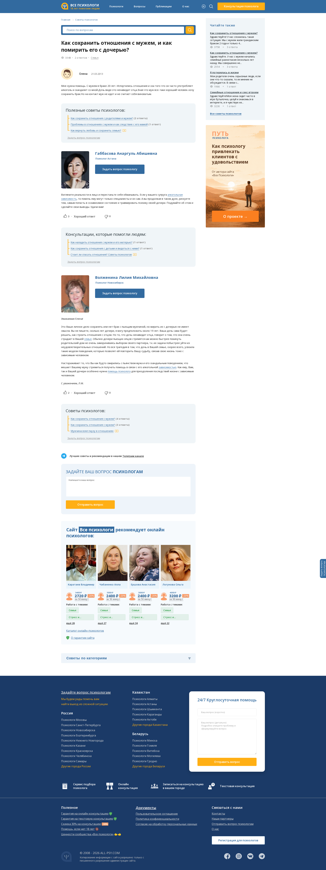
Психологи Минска (144, 740)
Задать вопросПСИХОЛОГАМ (323, 568)
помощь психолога (119, 371)
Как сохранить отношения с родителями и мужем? (102, 118)
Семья (94, 57)
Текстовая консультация (237, 786)
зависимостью (167, 367)
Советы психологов (86, 19)
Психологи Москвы (74, 720)
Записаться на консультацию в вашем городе (183, 786)
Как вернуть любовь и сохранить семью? (96, 130)
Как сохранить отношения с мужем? (93, 418)
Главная (65, 19)
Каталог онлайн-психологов (85, 631)
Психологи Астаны (144, 704)
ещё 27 (102, 623)
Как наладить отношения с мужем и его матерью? (101, 242)
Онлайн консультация (128, 786)
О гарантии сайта (82, 638)
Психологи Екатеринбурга (78, 735)
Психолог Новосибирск (109, 282)
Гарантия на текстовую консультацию (87, 819)
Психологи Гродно (144, 761)
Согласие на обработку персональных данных (166, 824)
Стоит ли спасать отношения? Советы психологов (101, 254)
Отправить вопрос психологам (232, 824)
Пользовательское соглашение (157, 814)
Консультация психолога (241, 6)
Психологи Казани (73, 745)
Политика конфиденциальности (157, 819)
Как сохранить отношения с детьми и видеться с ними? (105, 248)
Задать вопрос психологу (119, 169)
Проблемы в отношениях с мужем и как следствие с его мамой (109, 124)
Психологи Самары (73, 761)
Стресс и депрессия (75, 618)
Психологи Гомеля (144, 745)
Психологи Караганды (147, 714)
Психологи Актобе (144, 719)
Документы (146, 808)
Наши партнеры (222, 819)
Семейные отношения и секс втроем (234, 92)
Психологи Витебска (145, 751)
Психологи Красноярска (77, 751)
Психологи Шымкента (147, 709)
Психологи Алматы (144, 699)
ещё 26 (70, 623)
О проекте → (235, 216)
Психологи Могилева (146, 756)
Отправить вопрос (227, 762)
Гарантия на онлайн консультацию (84, 813)
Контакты (218, 813)
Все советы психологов (225, 113)
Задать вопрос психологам (83, 137)
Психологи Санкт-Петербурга (81, 725)
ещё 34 (133, 623)
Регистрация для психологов (238, 840)
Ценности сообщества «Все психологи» (87, 834)
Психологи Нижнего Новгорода (82, 740)
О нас (215, 829)
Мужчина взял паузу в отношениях (92, 431)
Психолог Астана (105, 158)
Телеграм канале (133, 456)
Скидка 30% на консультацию (81, 824)
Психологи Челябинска (76, 756)
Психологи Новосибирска (78, 730)
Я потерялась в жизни (224, 72)
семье (88, 339)
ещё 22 (165, 623)
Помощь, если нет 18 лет (78, 829)
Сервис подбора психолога (84, 786)
